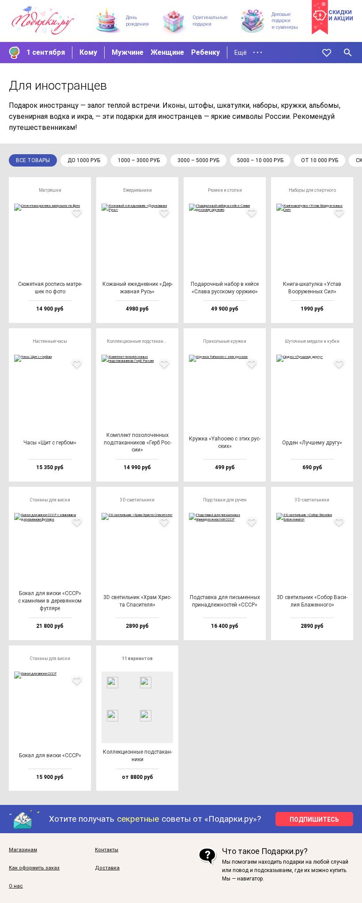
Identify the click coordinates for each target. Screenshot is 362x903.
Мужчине (127, 52)
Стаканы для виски (50, 499)
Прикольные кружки (224, 341)
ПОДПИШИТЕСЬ (314, 819)
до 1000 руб (84, 160)
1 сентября (45, 52)
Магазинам (23, 850)
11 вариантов (137, 658)
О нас (16, 886)
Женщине (167, 52)
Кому (88, 52)
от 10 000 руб (319, 160)
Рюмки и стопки (225, 190)
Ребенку (205, 52)
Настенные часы (50, 341)
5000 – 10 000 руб (260, 160)
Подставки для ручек (225, 499)
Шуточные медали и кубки (312, 341)
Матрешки (50, 190)
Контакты (106, 850)
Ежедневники (137, 190)
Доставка (107, 868)
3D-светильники (137, 499)
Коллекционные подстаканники (140, 341)
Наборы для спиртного (312, 190)
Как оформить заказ (34, 868)
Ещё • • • (248, 52)
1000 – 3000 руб (139, 160)
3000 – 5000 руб (198, 160)
